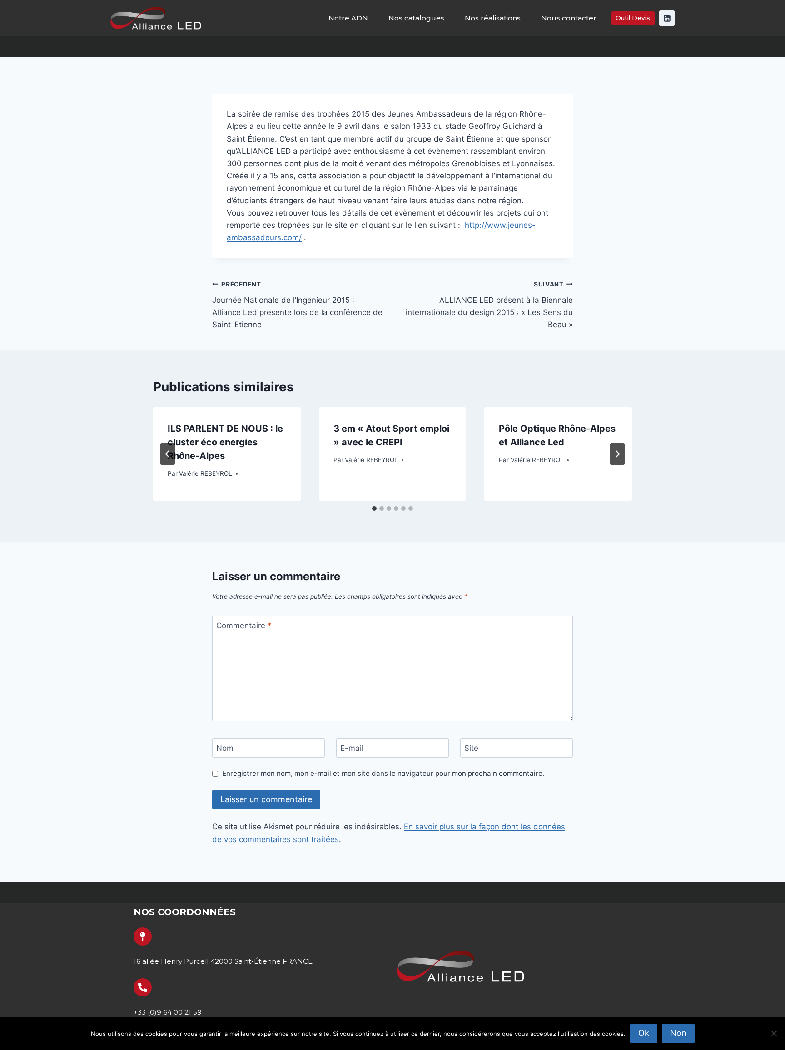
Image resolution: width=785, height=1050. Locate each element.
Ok (643, 1033)
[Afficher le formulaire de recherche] (770, 47)
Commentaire (244, 625)
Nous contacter (568, 18)
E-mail (351, 748)
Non (678, 1033)
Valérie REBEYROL (205, 473)
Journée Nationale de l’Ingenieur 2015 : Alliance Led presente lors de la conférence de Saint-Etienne (297, 305)
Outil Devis (633, 17)
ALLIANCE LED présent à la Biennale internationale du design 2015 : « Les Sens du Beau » (489, 305)
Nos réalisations (493, 18)
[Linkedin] (667, 18)
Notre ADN (348, 18)
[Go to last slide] (167, 454)
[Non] (773, 1033)
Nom (225, 748)
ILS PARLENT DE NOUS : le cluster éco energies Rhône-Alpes (225, 442)
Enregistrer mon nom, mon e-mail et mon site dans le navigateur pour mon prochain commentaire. (383, 773)
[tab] (374, 508)
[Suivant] (617, 454)
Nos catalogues (416, 18)
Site (471, 748)
